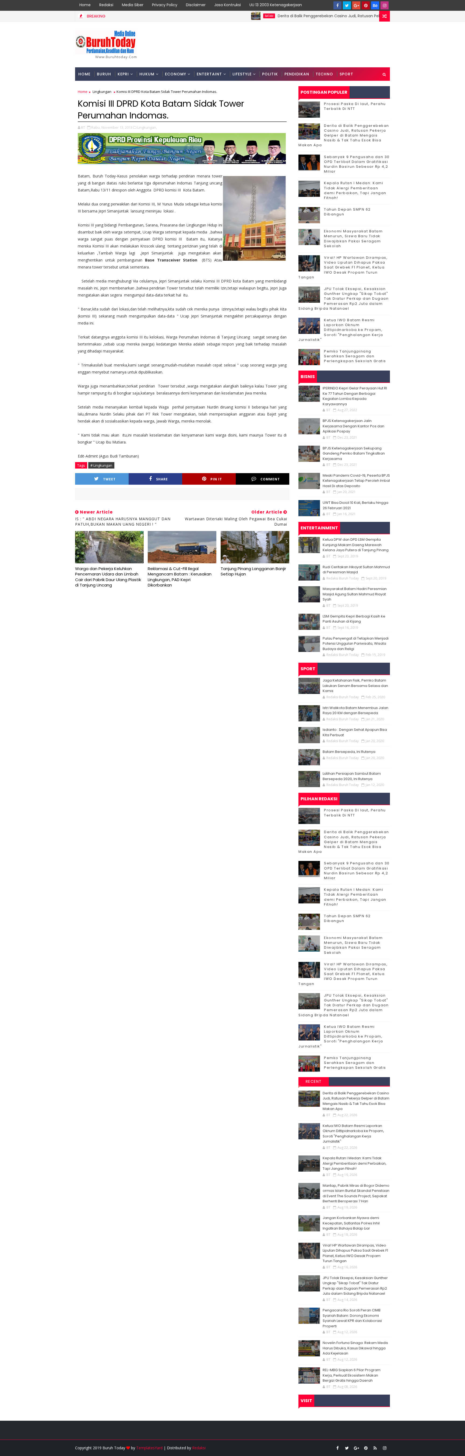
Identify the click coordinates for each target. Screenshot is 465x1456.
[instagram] (385, 5)
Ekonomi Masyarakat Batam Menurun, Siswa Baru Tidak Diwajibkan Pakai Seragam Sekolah (353, 239)
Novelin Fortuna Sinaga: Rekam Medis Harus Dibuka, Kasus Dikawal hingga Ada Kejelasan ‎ (355, 1348)
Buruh (104, 74)
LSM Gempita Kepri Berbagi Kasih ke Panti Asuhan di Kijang (354, 619)
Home (85, 5)
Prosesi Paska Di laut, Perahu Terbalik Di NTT (355, 106)
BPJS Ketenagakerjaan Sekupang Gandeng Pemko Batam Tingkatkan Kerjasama (354, 453)
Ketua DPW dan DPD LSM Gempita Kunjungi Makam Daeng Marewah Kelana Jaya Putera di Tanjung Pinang (356, 545)
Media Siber (132, 5)
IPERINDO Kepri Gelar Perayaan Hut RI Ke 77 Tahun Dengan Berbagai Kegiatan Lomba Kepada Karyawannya (355, 396)
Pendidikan (296, 74)
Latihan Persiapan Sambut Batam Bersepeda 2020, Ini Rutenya (352, 776)
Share (162, 479)
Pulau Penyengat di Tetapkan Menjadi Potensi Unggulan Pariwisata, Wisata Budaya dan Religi (356, 643)
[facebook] (337, 5)
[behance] (375, 5)
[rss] (375, 1448)
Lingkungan (102, 91)
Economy (175, 74)
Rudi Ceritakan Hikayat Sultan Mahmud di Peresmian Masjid (356, 569)
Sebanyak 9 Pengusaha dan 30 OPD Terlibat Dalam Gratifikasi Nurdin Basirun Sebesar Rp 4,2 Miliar (357, 164)
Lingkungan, (147, 127)
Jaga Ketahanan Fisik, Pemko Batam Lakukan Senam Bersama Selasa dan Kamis (355, 685)
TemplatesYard (149, 1447)
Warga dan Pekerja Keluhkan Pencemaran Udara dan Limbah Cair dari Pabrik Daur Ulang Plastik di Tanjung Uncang (108, 577)
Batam (236, 16)
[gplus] (356, 5)
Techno (324, 74)
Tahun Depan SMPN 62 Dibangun (347, 212)
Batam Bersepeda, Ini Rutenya (349, 751)
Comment (270, 479)
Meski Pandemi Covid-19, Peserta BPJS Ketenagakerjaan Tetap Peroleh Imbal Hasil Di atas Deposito (356, 480)
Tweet (109, 479)
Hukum (146, 74)
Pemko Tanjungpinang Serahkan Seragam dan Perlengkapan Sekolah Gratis (355, 356)
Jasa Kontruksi (227, 5)
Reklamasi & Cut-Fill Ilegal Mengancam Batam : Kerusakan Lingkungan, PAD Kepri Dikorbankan (180, 577)
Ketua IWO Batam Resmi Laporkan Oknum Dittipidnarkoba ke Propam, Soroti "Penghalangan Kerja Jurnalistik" (340, 329)
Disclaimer (196, 5)
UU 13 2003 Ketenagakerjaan (275, 5)
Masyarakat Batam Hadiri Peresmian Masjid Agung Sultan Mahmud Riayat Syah (355, 594)
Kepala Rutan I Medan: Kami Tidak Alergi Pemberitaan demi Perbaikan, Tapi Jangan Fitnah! (355, 190)
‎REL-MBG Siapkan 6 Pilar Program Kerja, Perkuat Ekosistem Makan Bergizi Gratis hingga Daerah (352, 1375)
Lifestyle (242, 74)
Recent (314, 1081)
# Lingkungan (101, 465)
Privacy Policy (164, 5)
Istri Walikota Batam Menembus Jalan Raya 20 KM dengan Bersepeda (355, 710)
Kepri (123, 74)
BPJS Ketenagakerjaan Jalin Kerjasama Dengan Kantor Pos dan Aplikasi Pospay (353, 426)
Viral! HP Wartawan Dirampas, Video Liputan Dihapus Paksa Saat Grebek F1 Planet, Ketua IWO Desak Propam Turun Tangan (343, 267)
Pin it (216, 479)
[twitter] (347, 5)
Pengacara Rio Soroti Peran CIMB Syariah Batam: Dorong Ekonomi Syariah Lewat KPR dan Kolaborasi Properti (352, 1318)
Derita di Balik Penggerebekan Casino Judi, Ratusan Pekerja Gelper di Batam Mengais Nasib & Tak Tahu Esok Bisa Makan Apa (343, 135)
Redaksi (106, 5)
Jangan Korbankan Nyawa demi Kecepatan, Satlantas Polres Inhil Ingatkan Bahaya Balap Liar (351, 1223)
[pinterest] (366, 5)
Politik (270, 74)
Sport (346, 74)
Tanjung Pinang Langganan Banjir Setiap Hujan (253, 571)
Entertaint (209, 74)
